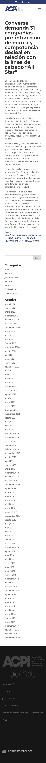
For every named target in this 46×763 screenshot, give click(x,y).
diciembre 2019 (12, 449)
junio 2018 (9, 496)
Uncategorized (11, 293)
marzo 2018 (10, 508)
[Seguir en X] (31, 674)
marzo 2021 (10, 429)
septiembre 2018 (12, 484)
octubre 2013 (11, 633)
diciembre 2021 (12, 410)
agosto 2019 (10, 457)
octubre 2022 (11, 390)
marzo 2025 (10, 339)
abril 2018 (9, 504)
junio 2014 (9, 602)
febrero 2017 (10, 539)
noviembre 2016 (12, 547)
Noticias (8, 285)
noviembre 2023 (12, 366)
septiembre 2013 (12, 637)
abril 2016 (9, 559)
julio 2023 (9, 370)
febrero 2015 (10, 574)
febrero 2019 (10, 465)
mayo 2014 (10, 606)
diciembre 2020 (12, 433)
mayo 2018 (10, 500)
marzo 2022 (10, 402)
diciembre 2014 (12, 578)
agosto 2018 (10, 488)
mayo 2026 (10, 304)
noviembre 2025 (12, 319)
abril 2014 (9, 610)
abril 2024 (9, 355)
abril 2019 (9, 461)
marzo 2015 (10, 571)
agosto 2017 (10, 520)
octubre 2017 (11, 512)
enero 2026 (10, 311)
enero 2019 (10, 468)
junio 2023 (9, 374)
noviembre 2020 (12, 437)
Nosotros (9, 281)
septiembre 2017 (12, 516)
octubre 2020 (11, 441)
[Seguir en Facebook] (23, 674)
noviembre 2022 (12, 386)
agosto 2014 (10, 594)
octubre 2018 (11, 480)
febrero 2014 (10, 618)
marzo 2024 (10, 359)
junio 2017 (9, 527)
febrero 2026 (10, 308)
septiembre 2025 (12, 327)
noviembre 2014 (12, 582)
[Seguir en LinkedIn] (14, 674)
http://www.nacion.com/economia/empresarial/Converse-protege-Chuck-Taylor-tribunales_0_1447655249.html (23, 238)
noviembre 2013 (12, 629)
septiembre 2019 (12, 453)
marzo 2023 (10, 382)
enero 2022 (10, 406)
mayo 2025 (10, 331)
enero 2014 (10, 622)
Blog (7, 269)
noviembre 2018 (12, 476)
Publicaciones (11, 289)
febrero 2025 (10, 343)
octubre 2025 (11, 323)
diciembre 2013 (12, 626)
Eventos (8, 273)
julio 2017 (9, 523)
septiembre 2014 (12, 590)
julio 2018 (9, 492)
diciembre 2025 (12, 315)
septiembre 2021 (12, 414)
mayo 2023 (10, 378)
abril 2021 (9, 425)
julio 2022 (9, 398)
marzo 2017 (10, 535)
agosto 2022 (10, 394)
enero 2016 (10, 563)
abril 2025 (9, 335)
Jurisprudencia (11, 277)
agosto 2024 (10, 351)
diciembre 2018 (12, 472)
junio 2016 (9, 555)
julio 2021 (9, 421)
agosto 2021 (10, 417)
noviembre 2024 (12, 347)
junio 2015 (9, 567)
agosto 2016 (10, 551)
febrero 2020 (10, 445)
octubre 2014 (11, 586)
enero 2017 (10, 543)
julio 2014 (9, 598)
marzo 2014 (10, 614)
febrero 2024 (10, 363)
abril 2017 (9, 531)
